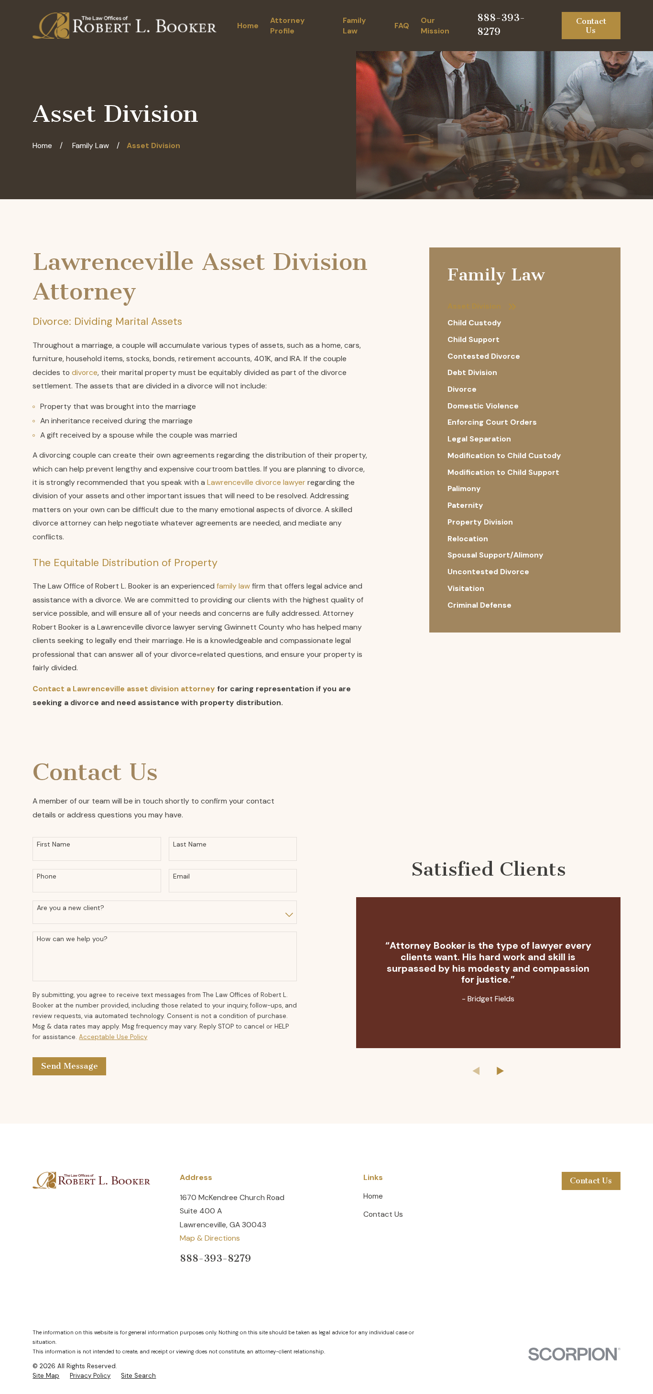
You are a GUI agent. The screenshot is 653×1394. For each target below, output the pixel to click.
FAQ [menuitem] (401, 26)
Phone (46, 876)
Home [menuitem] (248, 26)
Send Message (69, 1066)
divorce (85, 372)
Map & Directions (210, 1238)
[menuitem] (524, 306)
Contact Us (591, 25)
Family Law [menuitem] (354, 25)
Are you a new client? (70, 908)
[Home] (125, 25)
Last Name (190, 844)
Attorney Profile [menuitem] (287, 25)
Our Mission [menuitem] (435, 25)
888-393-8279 (215, 1258)
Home (373, 1196)
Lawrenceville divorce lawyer (256, 482)
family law (233, 586)
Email (181, 876)
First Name (53, 844)
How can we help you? (72, 939)
